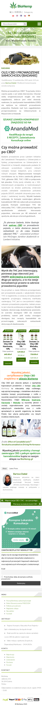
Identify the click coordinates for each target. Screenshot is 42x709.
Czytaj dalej (8, 363)
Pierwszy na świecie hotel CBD (25, 504)
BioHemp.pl (26, 459)
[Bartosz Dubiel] (7, 479)
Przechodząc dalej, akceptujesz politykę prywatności (17, 578)
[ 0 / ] (17, 12)
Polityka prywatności (13, 606)
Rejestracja (10, 654)
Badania (31, 40)
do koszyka (21, 360)
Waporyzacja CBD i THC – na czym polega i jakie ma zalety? (23, 500)
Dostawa (9, 662)
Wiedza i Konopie (19, 40)
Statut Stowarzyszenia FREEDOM (18, 603)
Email (3, 569)
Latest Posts (13, 468)
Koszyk (9, 665)
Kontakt (9, 614)
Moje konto (10, 657)
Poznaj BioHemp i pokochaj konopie (18, 601)
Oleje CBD (29, 375)
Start (8, 40)
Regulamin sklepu (12, 608)
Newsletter (10, 611)
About (5, 468)
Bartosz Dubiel (11, 83)
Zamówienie (10, 660)
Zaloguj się (28, 12)
